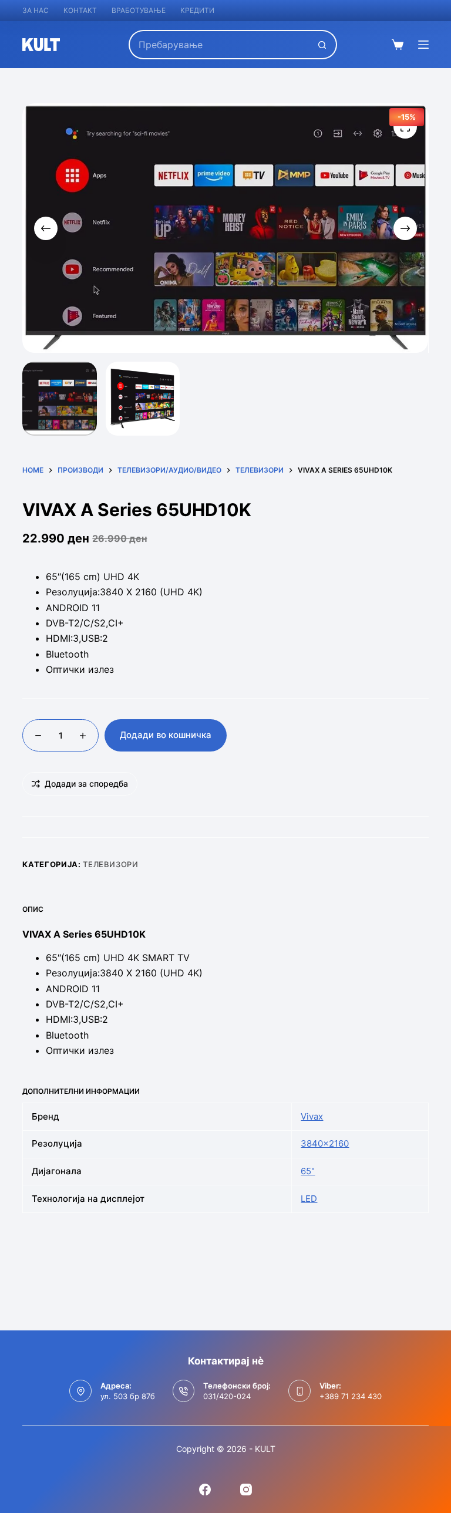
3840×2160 (325, 1143)
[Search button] (322, 44)
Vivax (312, 1116)
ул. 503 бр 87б (127, 1396)
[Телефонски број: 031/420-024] (184, 1391)
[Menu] (423, 44)
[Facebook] (205, 1489)
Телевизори (111, 864)
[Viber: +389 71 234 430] (299, 1391)
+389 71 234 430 (350, 1396)
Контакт (80, 10)
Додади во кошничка (165, 734)
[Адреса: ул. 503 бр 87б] (80, 1391)
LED (309, 1198)
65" (308, 1171)
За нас (35, 10)
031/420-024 (227, 1396)
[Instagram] (246, 1489)
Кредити (197, 10)
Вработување (139, 10)
